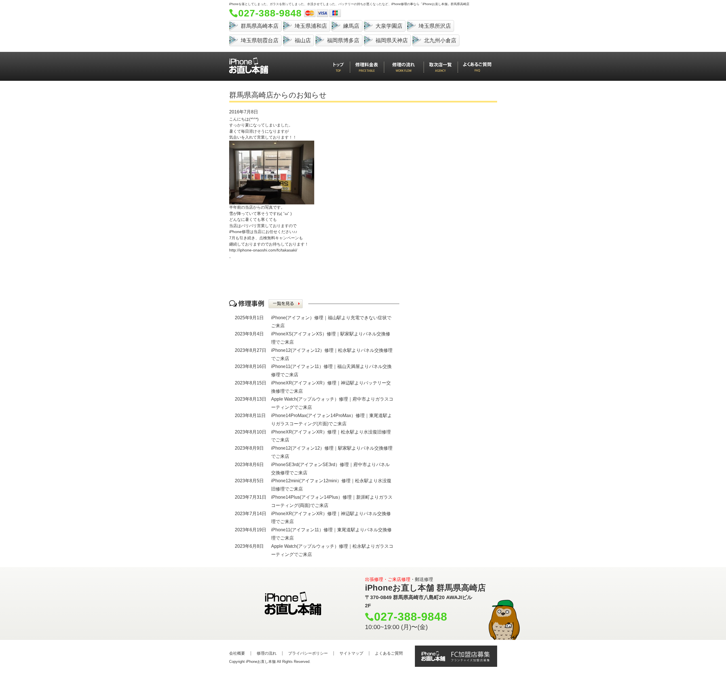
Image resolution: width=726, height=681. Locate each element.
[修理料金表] (367, 67)
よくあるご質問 (389, 653)
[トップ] (339, 67)
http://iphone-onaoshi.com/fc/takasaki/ (263, 250)
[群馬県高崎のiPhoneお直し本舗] (248, 66)
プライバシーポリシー (308, 653)
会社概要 (237, 653)
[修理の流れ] (403, 67)
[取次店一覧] (440, 67)
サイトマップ (351, 653)
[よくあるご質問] (477, 67)
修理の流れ (267, 653)
